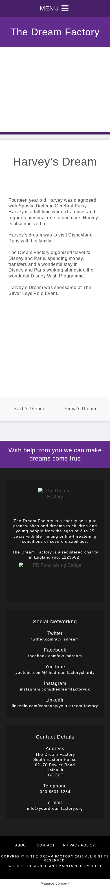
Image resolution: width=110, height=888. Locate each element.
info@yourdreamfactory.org (55, 808)
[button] (49, 8)
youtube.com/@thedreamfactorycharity (55, 672)
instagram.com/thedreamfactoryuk (55, 689)
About (21, 845)
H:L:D (96, 866)
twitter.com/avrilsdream (55, 639)
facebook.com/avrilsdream (55, 655)
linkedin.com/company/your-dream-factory (55, 706)
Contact (46, 845)
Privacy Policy (79, 845)
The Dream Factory (55, 31)
